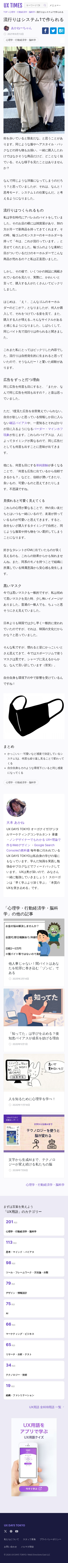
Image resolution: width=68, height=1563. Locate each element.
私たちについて (11, 1539)
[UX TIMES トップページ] (13, 5)
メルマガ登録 (27, 1546)
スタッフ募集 (29, 1539)
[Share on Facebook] (45, 30)
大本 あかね (15, 823)
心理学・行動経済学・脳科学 (22, 12)
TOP (5, 12)
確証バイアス (18, 423)
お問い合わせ (10, 1546)
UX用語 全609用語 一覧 (45, 1407)
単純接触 (42, 465)
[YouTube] (16, 1531)
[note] (11, 1531)
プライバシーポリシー (50, 1539)
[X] (5, 1531)
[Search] (45, 5)
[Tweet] (53, 30)
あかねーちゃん (21, 28)
